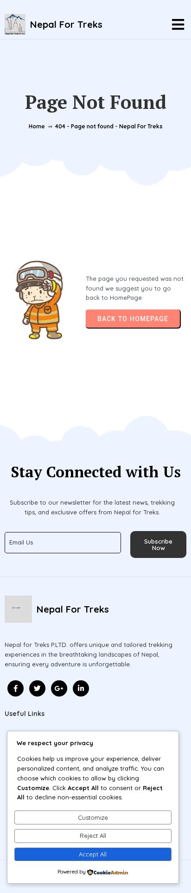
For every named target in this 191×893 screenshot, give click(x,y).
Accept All (93, 854)
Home (37, 126)
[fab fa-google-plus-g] (59, 688)
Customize (93, 817)
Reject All (93, 835)
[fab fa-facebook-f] (15, 688)
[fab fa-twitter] (37, 688)
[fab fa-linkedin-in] (81, 688)
